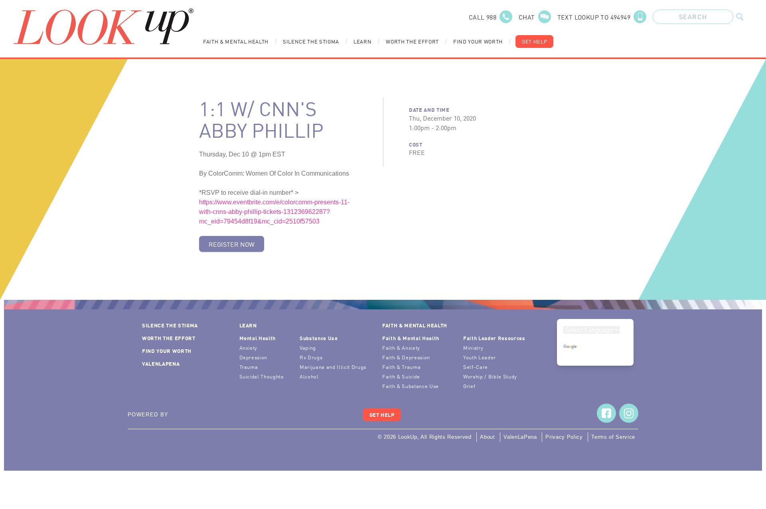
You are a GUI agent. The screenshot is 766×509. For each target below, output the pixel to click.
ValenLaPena (161, 363)
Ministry (473, 347)
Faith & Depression (406, 357)
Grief (469, 386)
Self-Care (475, 366)
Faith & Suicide (401, 376)
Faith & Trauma (401, 366)
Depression (253, 357)
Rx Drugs (311, 357)
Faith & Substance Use (410, 386)
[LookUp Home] (103, 26)
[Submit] (739, 16)
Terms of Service (613, 437)
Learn (362, 41)
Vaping (308, 347)
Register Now (232, 244)
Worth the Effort (412, 41)
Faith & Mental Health (235, 41)
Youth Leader (479, 357)
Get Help (534, 41)
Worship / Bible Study (490, 376)
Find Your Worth (478, 41)
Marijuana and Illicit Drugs (333, 366)
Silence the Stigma (311, 41)
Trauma (248, 366)
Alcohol (309, 376)
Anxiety (248, 347)
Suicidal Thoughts (261, 376)
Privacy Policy (563, 437)
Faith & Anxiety (401, 347)
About (487, 437)
